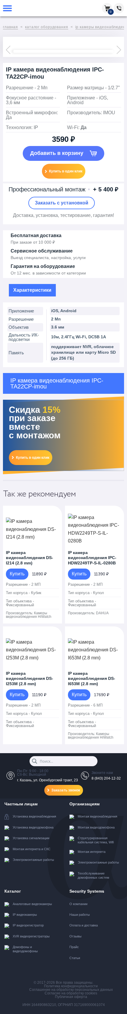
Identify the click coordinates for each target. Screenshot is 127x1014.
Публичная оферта (71, 997)
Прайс (74, 947)
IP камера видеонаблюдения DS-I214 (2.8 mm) (29, 557)
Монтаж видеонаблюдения (97, 816)
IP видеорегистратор (28, 925)
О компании (78, 904)
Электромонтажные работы (33, 859)
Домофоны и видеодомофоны (25, 949)
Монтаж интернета (91, 851)
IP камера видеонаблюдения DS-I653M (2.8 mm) (91, 678)
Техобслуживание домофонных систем (93, 875)
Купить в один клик (65, 171)
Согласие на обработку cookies (71, 993)
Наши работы (79, 914)
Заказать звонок (65, 790)
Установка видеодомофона (33, 827)
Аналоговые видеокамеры (32, 904)
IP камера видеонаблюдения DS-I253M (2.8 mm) (29, 678)
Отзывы (75, 936)
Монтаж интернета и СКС (32, 849)
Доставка (23, 215)
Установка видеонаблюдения (34, 816)
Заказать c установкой (61, 202)
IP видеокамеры (25, 914)
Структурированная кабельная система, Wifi (96, 840)
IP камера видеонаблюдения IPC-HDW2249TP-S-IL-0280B (92, 557)
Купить (17, 573)
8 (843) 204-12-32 (106, 778)
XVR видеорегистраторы (31, 936)
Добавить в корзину (57, 153)
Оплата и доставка (83, 925)
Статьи (74, 958)
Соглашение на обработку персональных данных (71, 989)
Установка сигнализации (31, 838)
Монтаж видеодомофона (96, 827)
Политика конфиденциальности (71, 986)
